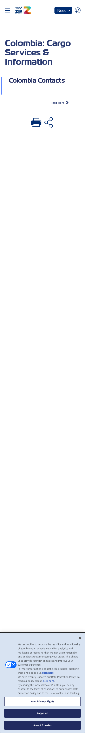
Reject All (42, 713)
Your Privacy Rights (42, 701)
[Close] (80, 638)
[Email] (49, 121)
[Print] (36, 121)
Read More (57, 102)
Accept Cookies (42, 725)
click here (48, 672)
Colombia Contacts (37, 80)
